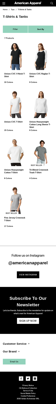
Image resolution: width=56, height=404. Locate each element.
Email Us (14, 362)
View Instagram (28, 275)
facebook (21, 378)
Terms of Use (28, 391)
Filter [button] (15, 29)
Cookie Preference (28, 396)
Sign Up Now (28, 320)
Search (52, 3)
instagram (35, 378)
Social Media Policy (28, 393)
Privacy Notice (28, 385)
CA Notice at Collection (28, 388)
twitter (28, 378)
